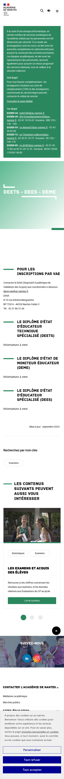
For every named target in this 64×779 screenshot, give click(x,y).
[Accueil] (12, 9)
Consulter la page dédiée (20, 101)
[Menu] (57, 11)
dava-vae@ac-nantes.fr (15, 291)
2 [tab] (32, 617)
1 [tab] (23, 617)
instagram (37, 658)
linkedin (27, 658)
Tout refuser (32, 760)
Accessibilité (49, 11)
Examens (14, 462)
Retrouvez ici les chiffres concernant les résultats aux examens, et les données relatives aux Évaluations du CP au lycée (29, 587)
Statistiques (18, 553)
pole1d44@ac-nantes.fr (32, 113)
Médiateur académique (15, 696)
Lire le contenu (32, 600)
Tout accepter (32, 770)
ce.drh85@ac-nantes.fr (31, 145)
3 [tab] (40, 617)
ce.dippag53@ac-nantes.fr (33, 127)
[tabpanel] (32, 558)
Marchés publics (11, 702)
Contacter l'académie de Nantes (29, 687)
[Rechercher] (42, 11)
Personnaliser (32, 750)
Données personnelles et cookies (40, 732)
